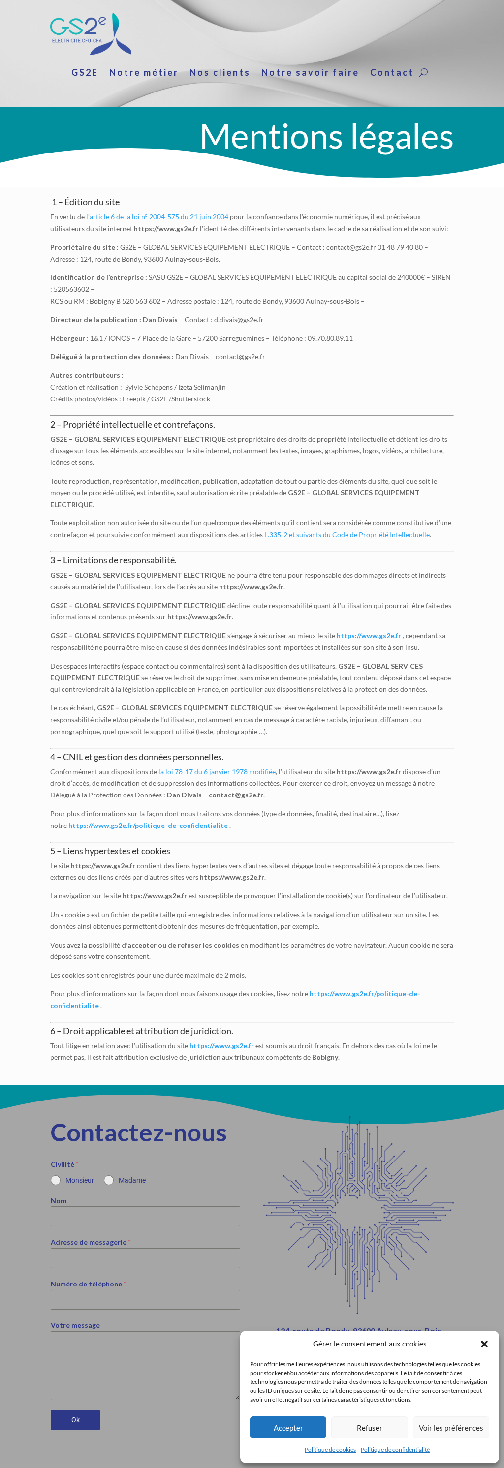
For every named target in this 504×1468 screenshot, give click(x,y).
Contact (392, 73)
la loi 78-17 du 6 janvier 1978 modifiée (217, 771)
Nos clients (220, 73)
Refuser (369, 1427)
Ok (75, 1420)
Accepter (288, 1427)
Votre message (75, 1325)
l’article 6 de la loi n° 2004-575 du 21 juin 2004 (157, 217)
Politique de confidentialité (395, 1449)
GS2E (84, 73)
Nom (58, 1200)
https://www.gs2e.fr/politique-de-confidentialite (148, 825)
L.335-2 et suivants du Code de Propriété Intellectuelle (347, 534)
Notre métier (144, 73)
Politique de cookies (330, 1449)
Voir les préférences (451, 1427)
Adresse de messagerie (90, 1242)
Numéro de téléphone (88, 1284)
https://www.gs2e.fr (369, 635)
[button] (484, 1344)
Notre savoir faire (310, 73)
